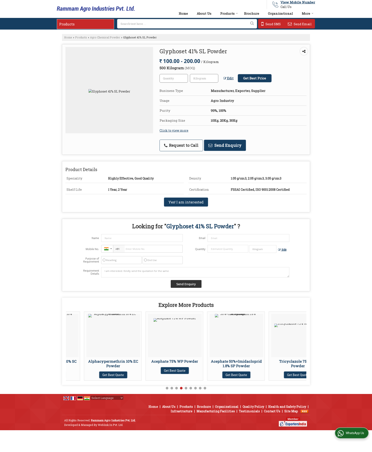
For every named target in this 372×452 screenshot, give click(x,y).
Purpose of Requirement (91, 260)
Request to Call (183, 145)
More (306, 13)
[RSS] (304, 411)
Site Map (291, 411)
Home (183, 13)
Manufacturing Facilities (216, 411)
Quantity (200, 249)
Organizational (280, 13)
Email (202, 238)
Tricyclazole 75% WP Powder (280, 363)
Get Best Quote (95, 375)
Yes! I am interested (186, 202)
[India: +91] (107, 249)
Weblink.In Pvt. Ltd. (110, 425)
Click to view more (174, 130)
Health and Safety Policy (287, 407)
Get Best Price (254, 78)
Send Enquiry (227, 145)
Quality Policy (253, 407)
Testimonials (249, 411)
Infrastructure (181, 411)
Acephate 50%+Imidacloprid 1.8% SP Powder (218, 363)
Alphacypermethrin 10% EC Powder (95, 363)
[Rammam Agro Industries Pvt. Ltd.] (96, 9)
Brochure (251, 13)
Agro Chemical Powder (105, 37)
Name (95, 238)
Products (227, 13)
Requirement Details (91, 272)
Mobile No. (92, 249)
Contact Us (272, 411)
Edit (230, 78)
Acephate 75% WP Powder (156, 361)
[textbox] (187, 23)
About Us (204, 13)
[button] (298, 2)
